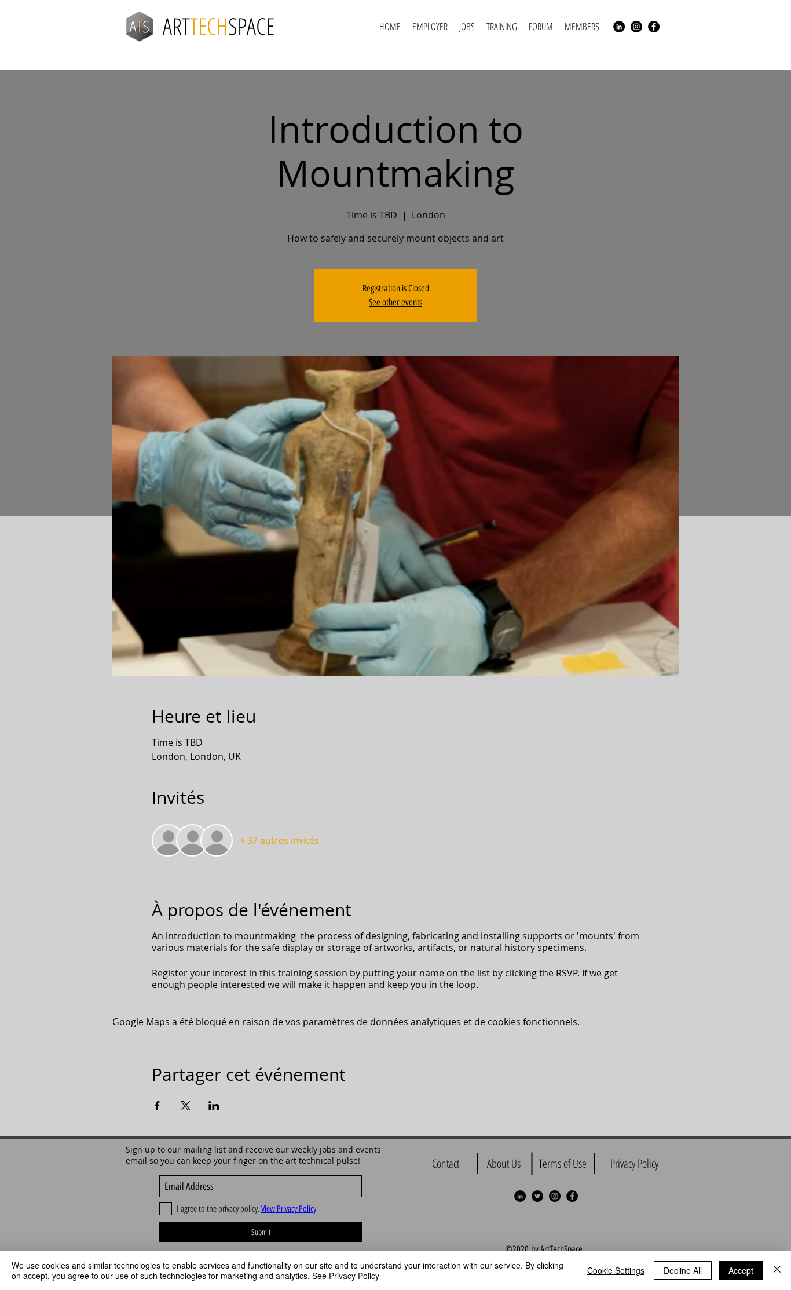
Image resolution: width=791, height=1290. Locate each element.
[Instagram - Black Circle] (636, 26)
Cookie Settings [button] (615, 1270)
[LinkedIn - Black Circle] (619, 26)
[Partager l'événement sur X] (185, 1105)
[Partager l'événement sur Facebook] (157, 1105)
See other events (395, 302)
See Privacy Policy (345, 1275)
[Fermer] (777, 1270)
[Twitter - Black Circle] (537, 1196)
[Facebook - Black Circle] (654, 26)
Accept (740, 1270)
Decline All (683, 1270)
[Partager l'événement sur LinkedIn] (213, 1105)
